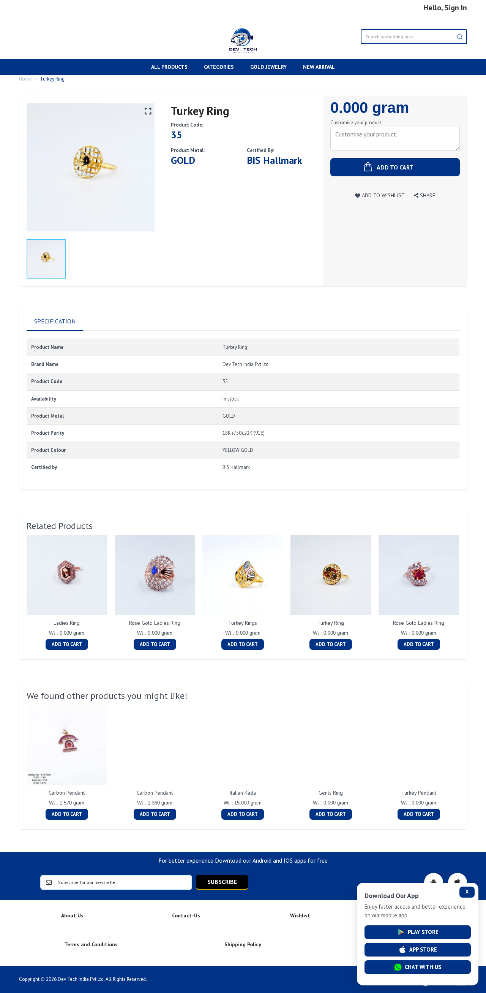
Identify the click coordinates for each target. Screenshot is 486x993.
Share (426, 195)
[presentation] (19, 593)
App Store (423, 949)
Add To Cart (67, 644)
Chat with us (423, 967)
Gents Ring (331, 792)
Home (25, 79)
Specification (55, 321)
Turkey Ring (330, 622)
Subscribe (222, 881)
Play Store (423, 932)
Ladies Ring (67, 622)
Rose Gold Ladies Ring (154, 622)
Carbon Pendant (67, 792)
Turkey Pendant (418, 792)
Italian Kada (242, 792)
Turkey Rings (242, 622)
